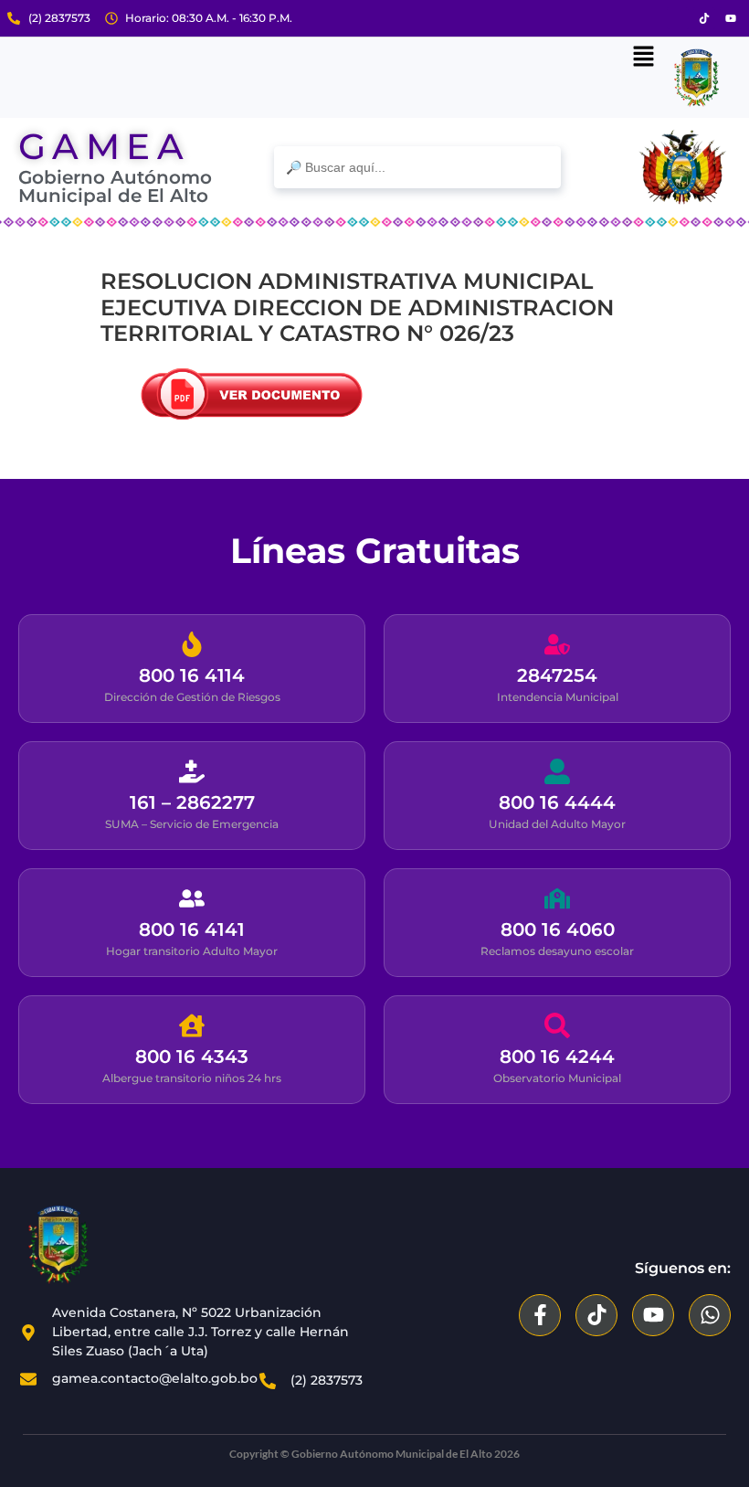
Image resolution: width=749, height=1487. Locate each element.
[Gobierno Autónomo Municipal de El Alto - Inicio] (109, 1245)
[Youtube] (731, 18)
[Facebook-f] (540, 1315)
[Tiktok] (704, 18)
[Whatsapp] (710, 1315)
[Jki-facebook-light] (678, 18)
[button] (643, 57)
